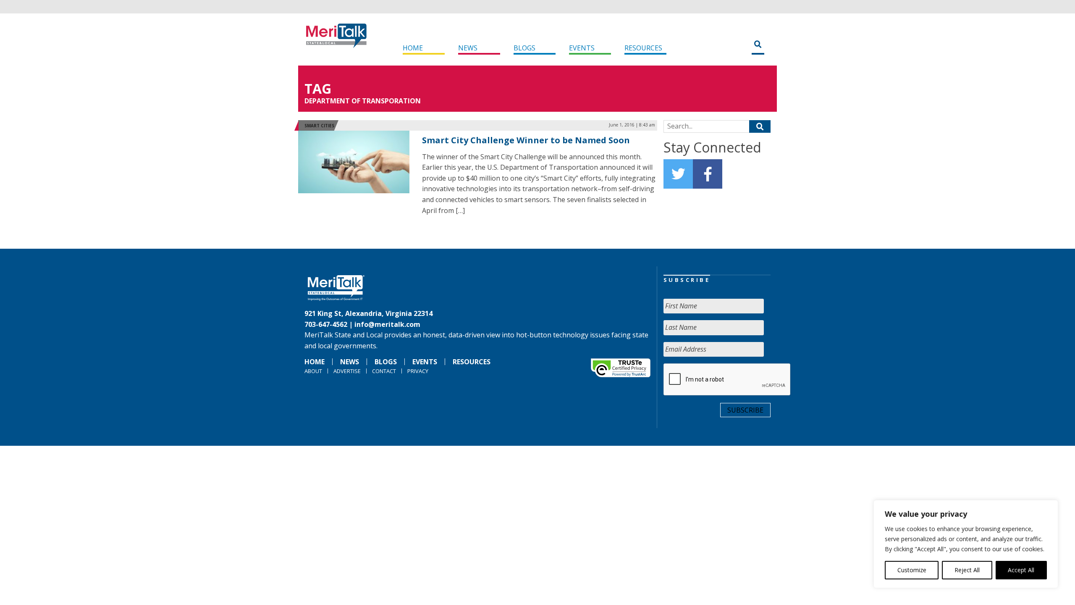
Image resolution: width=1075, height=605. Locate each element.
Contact (384, 371)
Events (582, 48)
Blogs (524, 48)
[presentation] (727, 379)
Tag (317, 88)
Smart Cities (319, 126)
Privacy (417, 371)
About (313, 371)
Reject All (967, 570)
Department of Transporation (362, 100)
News (467, 48)
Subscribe (745, 410)
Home (413, 48)
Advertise (347, 371)
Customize (911, 570)
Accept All (1021, 570)
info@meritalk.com (387, 324)
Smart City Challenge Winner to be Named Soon (526, 140)
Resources (643, 48)
